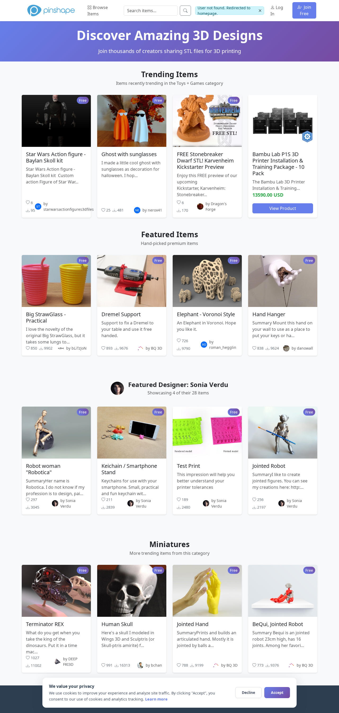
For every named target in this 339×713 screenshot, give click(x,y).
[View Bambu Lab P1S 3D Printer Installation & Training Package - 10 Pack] (282, 121)
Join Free (305, 10)
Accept (277, 692)
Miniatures (169, 544)
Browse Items (97, 11)
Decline (248, 692)
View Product (282, 208)
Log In (276, 11)
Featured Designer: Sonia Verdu (178, 384)
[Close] (260, 10)
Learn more (156, 699)
